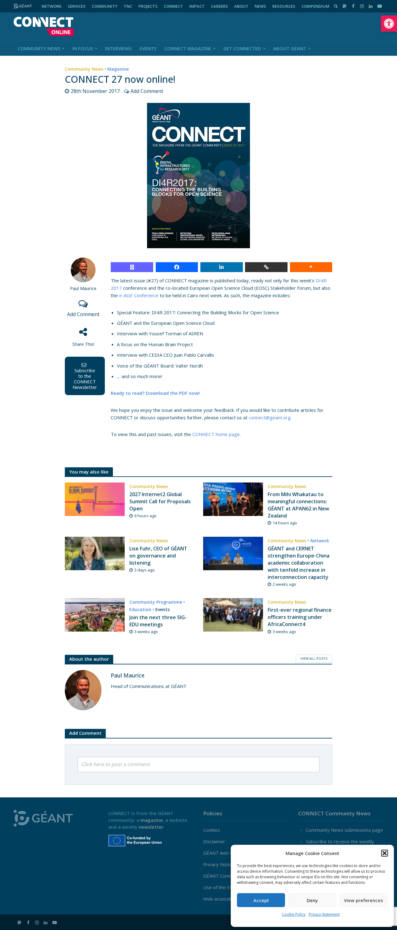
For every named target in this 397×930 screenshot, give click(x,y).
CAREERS (219, 6)
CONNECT (173, 6)
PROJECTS (148, 6)
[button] (389, 23)
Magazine (118, 69)
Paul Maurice (83, 288)
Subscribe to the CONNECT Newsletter (85, 378)
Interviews (118, 48)
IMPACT (197, 6)
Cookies (211, 830)
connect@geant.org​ (270, 417)
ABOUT (241, 6)
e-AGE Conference (138, 295)
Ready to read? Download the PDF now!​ (155, 393)
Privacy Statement (324, 914)
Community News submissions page (344, 830)
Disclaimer (214, 841)
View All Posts (314, 658)
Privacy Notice (218, 864)
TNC (128, 6)
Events (148, 48)
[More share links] (311, 267)
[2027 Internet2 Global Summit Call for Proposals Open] (95, 499)
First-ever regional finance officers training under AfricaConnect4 (300, 617)
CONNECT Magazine (187, 48)
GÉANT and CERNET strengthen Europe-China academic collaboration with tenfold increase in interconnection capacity (298, 562)
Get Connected (242, 48)
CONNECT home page (216, 434)
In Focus (82, 48)
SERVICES (77, 6)
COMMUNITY (105, 6)
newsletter (151, 827)
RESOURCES (283, 6)
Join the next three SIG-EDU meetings (158, 621)
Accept (261, 900)
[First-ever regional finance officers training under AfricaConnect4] (233, 614)
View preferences (363, 900)
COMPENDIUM (315, 6)
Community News (39, 48)
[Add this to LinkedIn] (221, 267)
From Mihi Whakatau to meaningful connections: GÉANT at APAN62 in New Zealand (298, 505)
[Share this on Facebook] (177, 267)
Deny (312, 900)
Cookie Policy (294, 914)
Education (140, 609)
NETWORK (51, 6)
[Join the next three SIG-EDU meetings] (95, 614)
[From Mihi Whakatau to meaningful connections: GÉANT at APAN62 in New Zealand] (233, 499)
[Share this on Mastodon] (132, 267)
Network (319, 541)
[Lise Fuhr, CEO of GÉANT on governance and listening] (95, 553)
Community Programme (155, 602)
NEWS (260, 6)
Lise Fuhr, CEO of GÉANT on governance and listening (158, 555)
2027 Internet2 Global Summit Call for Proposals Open (160, 501)
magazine (152, 820)
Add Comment (147, 91)
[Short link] (266, 267)
